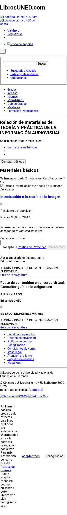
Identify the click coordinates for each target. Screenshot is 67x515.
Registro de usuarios (20, 359)
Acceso (12, 93)
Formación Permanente (22, 111)
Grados (12, 89)
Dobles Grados (17, 104)
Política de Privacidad (32, 247)
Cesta (4, 24)
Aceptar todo (31, 456)
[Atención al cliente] (20, 44)
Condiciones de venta (21, 348)
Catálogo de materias (24, 74)
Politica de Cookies (8, 468)
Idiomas (12, 96)
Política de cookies (20, 341)
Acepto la (25, 247)
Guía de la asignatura (13, 275)
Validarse (13, 30)
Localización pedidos (21, 334)
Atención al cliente (19, 355)
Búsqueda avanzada (23, 70)
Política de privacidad (21, 338)
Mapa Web (14, 362)
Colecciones (18, 78)
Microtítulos (15, 100)
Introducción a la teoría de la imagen (30, 197)
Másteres (13, 107)
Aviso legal (14, 352)
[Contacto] (36, 390)
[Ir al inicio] (18, 18)
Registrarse (15, 34)
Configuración (16, 345)
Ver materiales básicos (22, 147)
